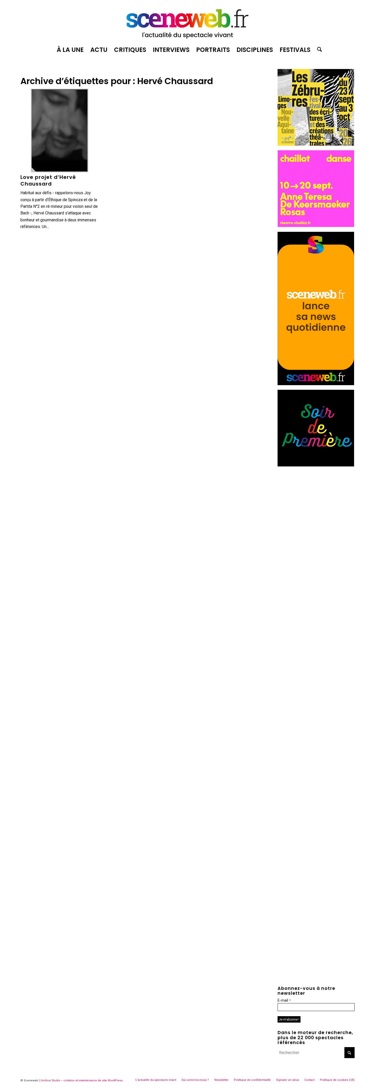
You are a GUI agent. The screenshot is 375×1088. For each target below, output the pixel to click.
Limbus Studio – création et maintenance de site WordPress (82, 1080)
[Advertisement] (316, 503)
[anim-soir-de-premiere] (316, 465)
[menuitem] (70, 49)
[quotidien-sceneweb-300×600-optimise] (316, 383)
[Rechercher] (318, 49)
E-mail (284, 1000)
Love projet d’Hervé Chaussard (48, 180)
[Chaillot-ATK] (316, 225)
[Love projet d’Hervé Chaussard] (59, 130)
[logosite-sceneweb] (187, 21)
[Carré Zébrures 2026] (316, 144)
